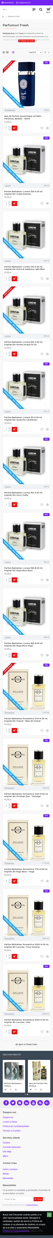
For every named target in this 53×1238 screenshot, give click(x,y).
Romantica (9, 713)
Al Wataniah (10, 110)
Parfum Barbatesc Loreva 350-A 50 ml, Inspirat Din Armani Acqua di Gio (23, 343)
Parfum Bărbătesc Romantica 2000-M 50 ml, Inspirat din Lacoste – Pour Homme (26, 945)
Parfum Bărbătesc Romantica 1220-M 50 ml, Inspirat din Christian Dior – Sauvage (26, 795)
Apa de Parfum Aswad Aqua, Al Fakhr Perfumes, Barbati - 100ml (22, 117)
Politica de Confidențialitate (16, 1231)
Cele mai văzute (12, 1055)
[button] (25, 1094)
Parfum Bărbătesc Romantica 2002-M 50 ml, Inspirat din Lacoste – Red (26, 1021)
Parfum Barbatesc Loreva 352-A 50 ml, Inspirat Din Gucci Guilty (23, 493)
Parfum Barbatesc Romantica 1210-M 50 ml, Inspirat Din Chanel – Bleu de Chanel (26, 719)
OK (49, 1215)
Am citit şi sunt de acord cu (21, 1205)
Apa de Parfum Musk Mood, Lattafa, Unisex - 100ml (39, 1083)
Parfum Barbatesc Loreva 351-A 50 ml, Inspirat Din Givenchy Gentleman (23, 418)
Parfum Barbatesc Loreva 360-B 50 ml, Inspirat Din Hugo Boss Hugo (23, 644)
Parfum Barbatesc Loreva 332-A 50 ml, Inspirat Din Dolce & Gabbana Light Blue (24, 268)
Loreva (8, 185)
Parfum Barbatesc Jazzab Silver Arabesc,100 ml (14, 1083)
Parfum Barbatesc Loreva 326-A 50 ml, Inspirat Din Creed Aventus (23, 192)
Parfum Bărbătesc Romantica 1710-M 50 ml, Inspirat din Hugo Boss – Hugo (26, 870)
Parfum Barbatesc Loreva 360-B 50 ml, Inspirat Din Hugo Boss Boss (23, 569)
